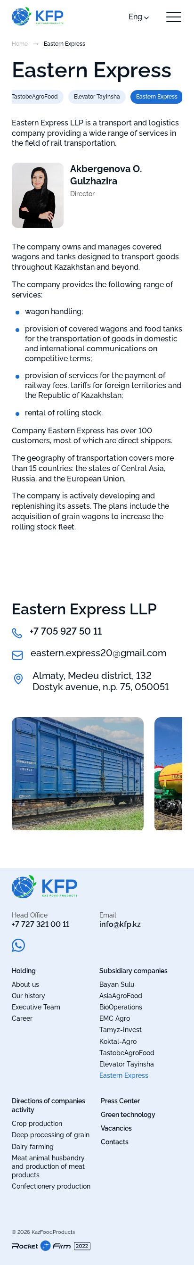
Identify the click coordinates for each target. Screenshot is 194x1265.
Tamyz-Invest (120, 1029)
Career (22, 1018)
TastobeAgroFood (34, 96)
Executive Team (36, 1007)
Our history (28, 996)
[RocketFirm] (51, 1254)
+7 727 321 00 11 (40, 924)
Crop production (37, 1123)
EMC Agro (114, 1018)
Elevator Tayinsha (97, 96)
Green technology (128, 1114)
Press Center (120, 1101)
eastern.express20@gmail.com (98, 653)
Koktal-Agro (118, 1041)
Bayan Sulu (116, 984)
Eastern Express (157, 96)
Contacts (115, 1142)
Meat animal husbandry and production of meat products (48, 1166)
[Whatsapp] (18, 946)
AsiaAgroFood (120, 996)
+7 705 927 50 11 (66, 631)
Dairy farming (33, 1146)
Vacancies (116, 1128)
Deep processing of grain (50, 1135)
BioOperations (120, 1007)
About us (25, 984)
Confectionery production (51, 1186)
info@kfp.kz (120, 924)
